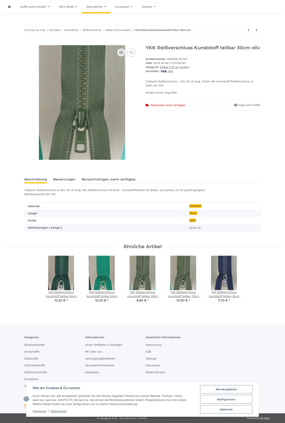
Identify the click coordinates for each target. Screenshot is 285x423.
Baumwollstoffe (34, 345)
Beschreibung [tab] (35, 179)
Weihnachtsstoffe (35, 372)
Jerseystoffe (32, 351)
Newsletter (92, 372)
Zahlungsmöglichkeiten (100, 358)
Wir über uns (93, 351)
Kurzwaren (31, 379)
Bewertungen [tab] (64, 179)
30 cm (193, 213)
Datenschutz (59, 411)
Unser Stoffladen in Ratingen (104, 345)
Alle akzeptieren (226, 389)
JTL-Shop (264, 418)
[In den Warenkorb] (27, 43)
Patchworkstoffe (34, 365)
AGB (148, 351)
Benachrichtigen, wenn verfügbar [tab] (109, 179)
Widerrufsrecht (155, 372)
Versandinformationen (99, 365)
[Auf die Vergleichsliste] (121, 52)
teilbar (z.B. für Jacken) (174, 67)
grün (192, 220)
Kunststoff (195, 206)
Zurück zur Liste (36, 30)
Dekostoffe (31, 358)
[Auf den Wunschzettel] (131, 52)
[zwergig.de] (9, 6)
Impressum (40, 411)
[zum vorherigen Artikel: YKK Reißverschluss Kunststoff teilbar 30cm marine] (249, 30)
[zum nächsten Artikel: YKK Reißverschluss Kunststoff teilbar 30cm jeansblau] (257, 30)
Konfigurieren (226, 399)
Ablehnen (226, 409)
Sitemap (151, 358)
